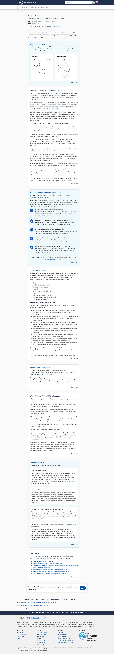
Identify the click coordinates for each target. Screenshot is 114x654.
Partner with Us (42, 642)
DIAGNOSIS (50, 613)
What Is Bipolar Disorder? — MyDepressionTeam (47, 563)
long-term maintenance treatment (56, 107)
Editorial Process (42, 638)
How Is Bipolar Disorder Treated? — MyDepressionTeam (50, 569)
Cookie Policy (62, 636)
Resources (24, 7)
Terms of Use (62, 632)
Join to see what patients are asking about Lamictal (32, 609)
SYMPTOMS (64, 613)
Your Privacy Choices (67, 640)
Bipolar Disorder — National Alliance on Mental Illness (49, 573)
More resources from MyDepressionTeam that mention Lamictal (36, 602)
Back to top (74, 82)
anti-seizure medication (63, 93)
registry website (48, 450)
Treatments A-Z (21, 12)
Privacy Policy (62, 634)
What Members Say (35, 32)
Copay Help (65, 32)
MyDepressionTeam (30, 2)
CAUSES (57, 613)
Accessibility (41, 640)
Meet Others (45, 7)
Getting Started (42, 634)
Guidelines (40, 636)
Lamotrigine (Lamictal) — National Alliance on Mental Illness (51, 571)
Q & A (31, 7)
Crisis (18, 638)
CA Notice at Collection (65, 642)
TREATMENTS (73, 613)
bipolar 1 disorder (64, 38)
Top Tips (46, 32)
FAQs (74, 32)
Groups (37, 7)
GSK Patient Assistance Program (42, 374)
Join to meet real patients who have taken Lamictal (46, 26)
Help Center (20, 636)
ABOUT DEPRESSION (34, 613)
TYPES (44, 613)
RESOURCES (82, 613)
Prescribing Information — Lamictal (43, 561)
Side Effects (55, 32)
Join (97, 4)
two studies (36, 473)
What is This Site (42, 632)
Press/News (41, 644)
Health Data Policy (64, 638)
